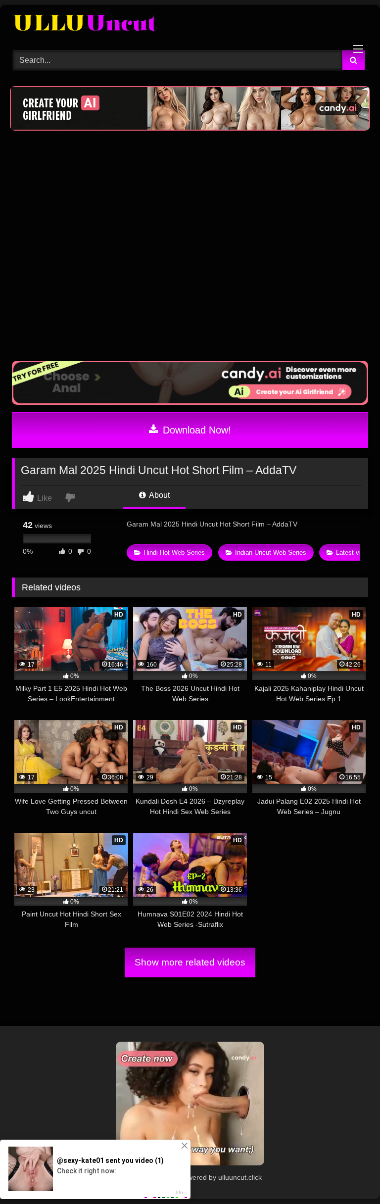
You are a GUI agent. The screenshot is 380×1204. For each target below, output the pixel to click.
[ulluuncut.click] (190, 24)
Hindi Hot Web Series (174, 552)
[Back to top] (349, 1174)
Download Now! (195, 430)
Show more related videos (190, 962)
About (158, 495)
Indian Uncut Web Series (270, 552)
